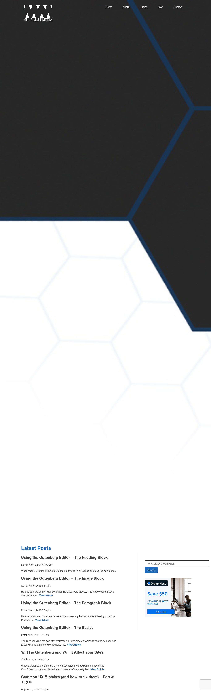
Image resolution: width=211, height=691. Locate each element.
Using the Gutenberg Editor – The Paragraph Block (66, 602)
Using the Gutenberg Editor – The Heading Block (64, 557)
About (126, 7)
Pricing (144, 7)
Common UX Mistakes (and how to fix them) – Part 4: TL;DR (67, 679)
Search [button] (151, 570)
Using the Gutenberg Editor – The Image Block (62, 578)
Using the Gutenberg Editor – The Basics (57, 627)
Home (109, 7)
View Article (46, 595)
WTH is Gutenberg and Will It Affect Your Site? (62, 652)
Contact (178, 7)
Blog (160, 7)
